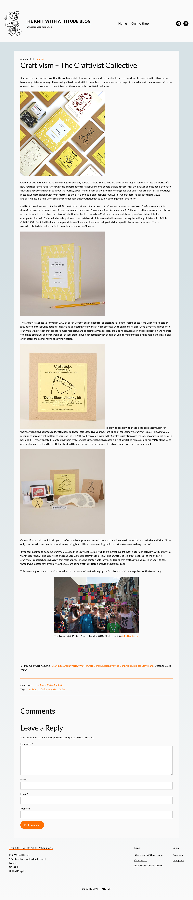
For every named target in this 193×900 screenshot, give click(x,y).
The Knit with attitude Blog (58, 21)
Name (24, 779)
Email (24, 794)
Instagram (178, 860)
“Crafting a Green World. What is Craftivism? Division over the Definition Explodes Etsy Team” (102, 665)
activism (33, 689)
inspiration (41, 685)
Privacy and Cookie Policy (148, 865)
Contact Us (140, 860)
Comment (26, 743)
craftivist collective (56, 689)
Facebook (178, 855)
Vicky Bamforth (129, 636)
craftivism (42, 689)
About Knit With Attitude (148, 855)
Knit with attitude (55, 685)
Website (25, 808)
